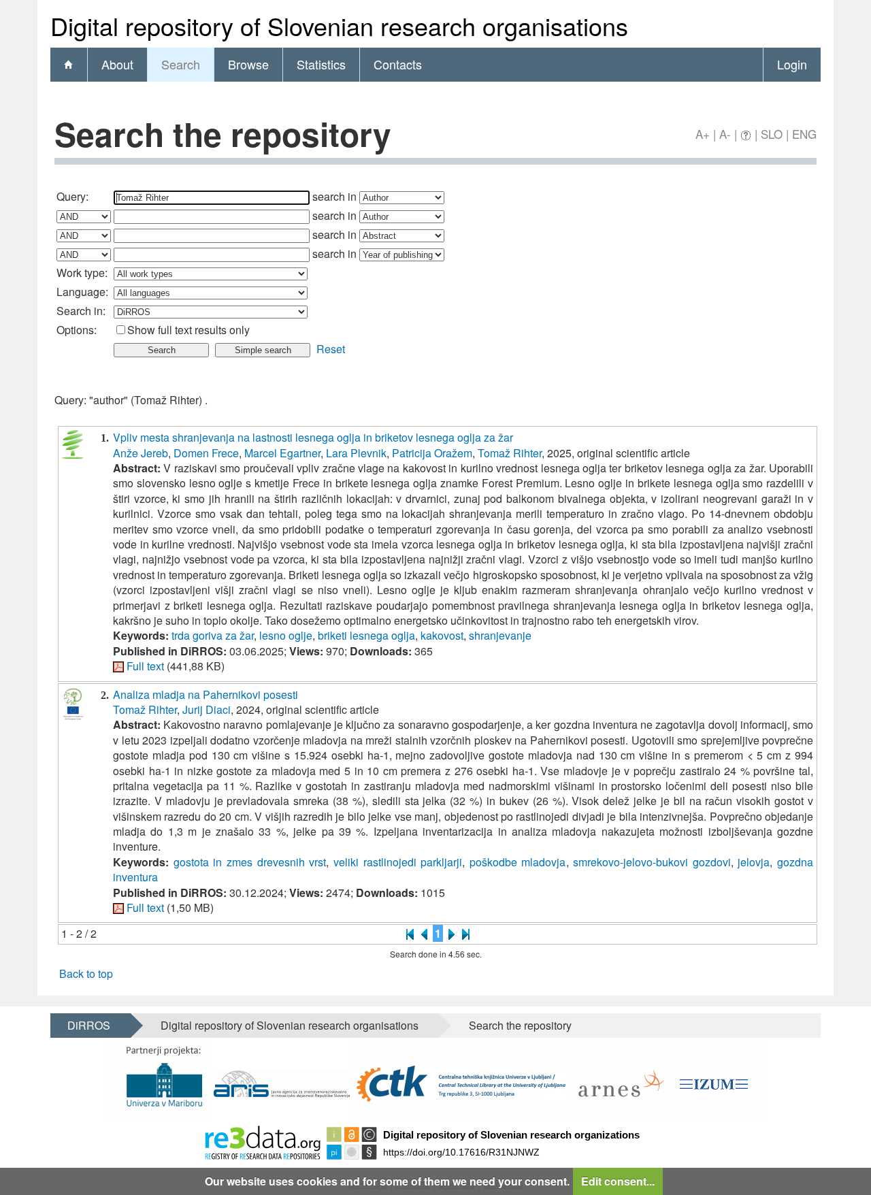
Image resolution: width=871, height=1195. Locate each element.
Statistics (321, 64)
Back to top (86, 973)
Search (180, 64)
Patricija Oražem (432, 453)
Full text (145, 666)
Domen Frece (206, 453)
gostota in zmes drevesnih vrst (250, 862)
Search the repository (520, 1025)
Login (792, 64)
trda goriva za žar (212, 635)
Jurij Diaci (206, 709)
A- (725, 133)
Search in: (80, 310)
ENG (804, 133)
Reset (330, 349)
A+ (702, 133)
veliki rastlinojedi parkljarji (397, 862)
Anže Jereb (140, 453)
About (117, 64)
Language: (82, 291)
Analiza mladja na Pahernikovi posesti (205, 694)
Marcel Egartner (282, 453)
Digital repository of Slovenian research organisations (289, 1025)
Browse (248, 64)
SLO (772, 133)
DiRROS (88, 1025)
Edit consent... (618, 1181)
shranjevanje (500, 635)
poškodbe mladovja (518, 862)
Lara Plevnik (356, 453)
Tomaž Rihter (510, 453)
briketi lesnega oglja (366, 635)
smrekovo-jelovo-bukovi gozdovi (652, 862)
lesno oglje (285, 635)
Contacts (398, 64)
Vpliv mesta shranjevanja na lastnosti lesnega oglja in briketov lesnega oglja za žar (313, 437)
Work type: (82, 272)
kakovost (442, 635)
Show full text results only (188, 330)
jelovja (754, 862)
